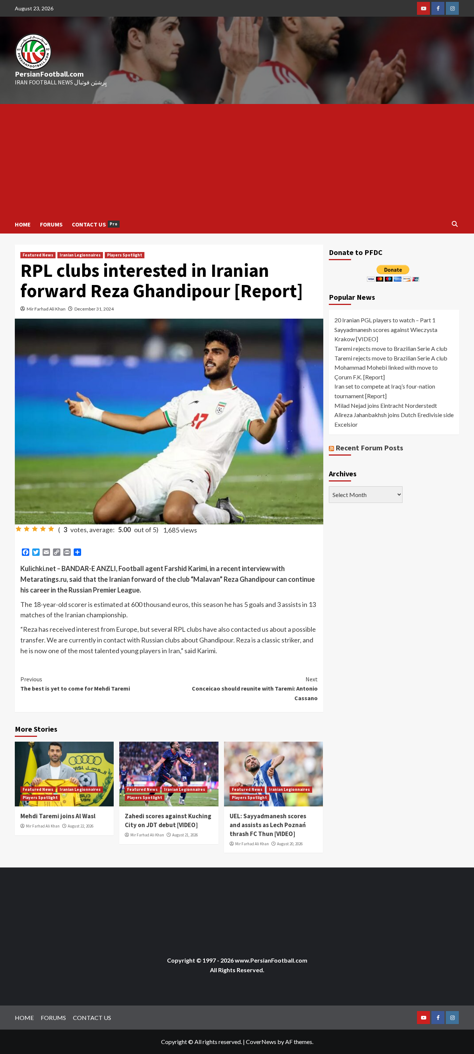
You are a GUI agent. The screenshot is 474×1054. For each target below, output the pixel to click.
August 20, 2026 (290, 843)
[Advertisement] (237, 159)
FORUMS (51, 224)
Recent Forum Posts (369, 447)
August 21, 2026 (185, 835)
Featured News (38, 255)
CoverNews (261, 1041)
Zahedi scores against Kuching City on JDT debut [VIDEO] (168, 820)
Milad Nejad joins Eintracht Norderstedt (385, 405)
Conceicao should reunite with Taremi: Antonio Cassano (254, 688)
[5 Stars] (51, 529)
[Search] (454, 224)
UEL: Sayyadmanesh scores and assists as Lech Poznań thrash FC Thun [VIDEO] (268, 825)
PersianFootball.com (49, 73)
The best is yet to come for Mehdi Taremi (75, 683)
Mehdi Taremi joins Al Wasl (58, 816)
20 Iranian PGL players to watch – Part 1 (384, 319)
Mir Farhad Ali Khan (46, 309)
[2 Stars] (26, 529)
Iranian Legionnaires (80, 255)
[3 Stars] (35, 529)
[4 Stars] (43, 529)
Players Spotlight (124, 255)
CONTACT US (95, 224)
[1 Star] (18, 529)
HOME (23, 224)
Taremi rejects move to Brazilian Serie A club (390, 348)
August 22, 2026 (80, 826)
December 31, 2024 (94, 309)
